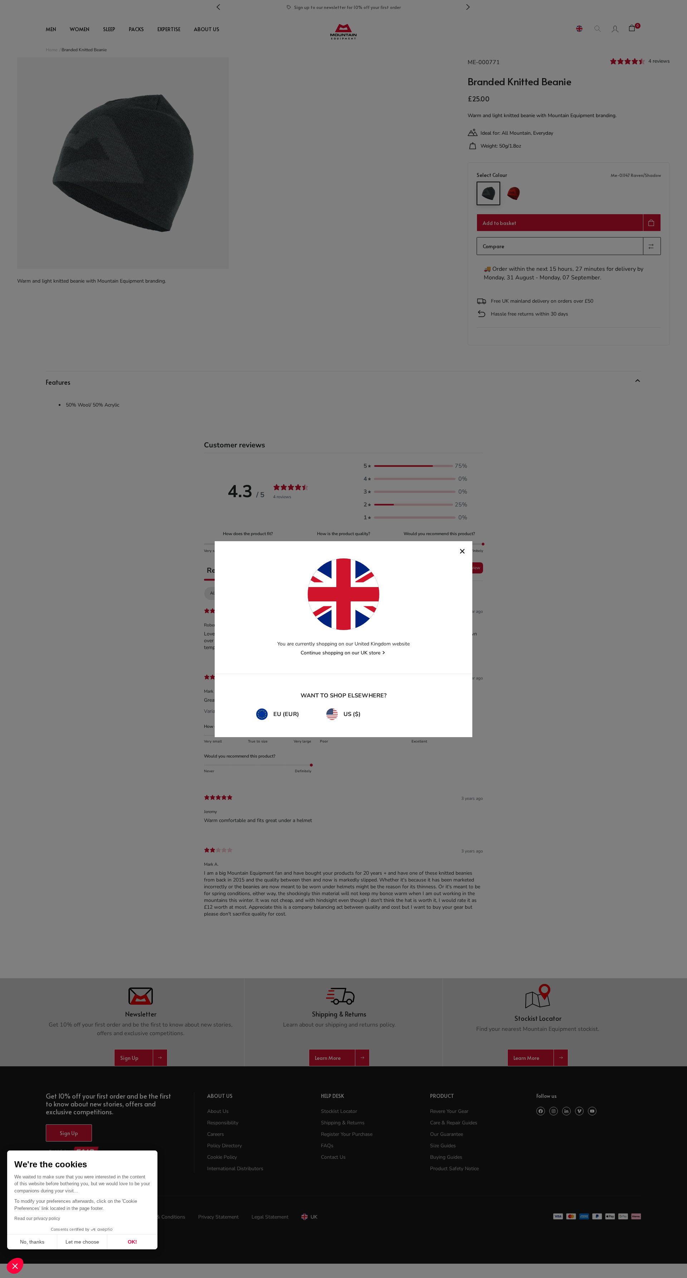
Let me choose (82, 1242)
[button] (15, 1265)
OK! (132, 1242)
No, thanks (32, 1242)
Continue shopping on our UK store (341, 652)
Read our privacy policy (37, 1218)
